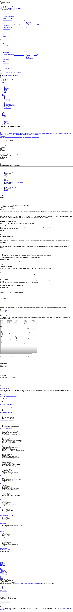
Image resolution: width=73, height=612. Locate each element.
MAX (5, 394)
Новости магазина (4, 581)
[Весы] (8, 12)
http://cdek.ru (4, 310)
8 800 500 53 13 (6, 392)
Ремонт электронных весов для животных (7, 491)
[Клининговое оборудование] (8, 24)
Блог (1, 576)
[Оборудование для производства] (8, 22)
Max (3, 588)
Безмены (28, 139)
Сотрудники (2, 565)
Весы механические (15, 139)
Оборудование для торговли (36, 134)
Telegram (3, 586)
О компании (2, 563)
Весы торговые (3, 139)
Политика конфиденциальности (5, 574)
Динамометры (37, 137)
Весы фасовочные (9, 139)
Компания (2, 562)
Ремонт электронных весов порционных (7, 475)
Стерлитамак (6, 85)
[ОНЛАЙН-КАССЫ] (8, 44)
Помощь (1, 569)
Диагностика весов (3, 539)
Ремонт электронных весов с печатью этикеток (8, 483)
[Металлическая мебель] (8, 28)
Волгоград (6, 87)
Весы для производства (11, 137)
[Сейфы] (8, 60)
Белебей (5, 86)
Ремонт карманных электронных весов (7, 404)
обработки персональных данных (33, 583)
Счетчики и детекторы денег (25, 133)
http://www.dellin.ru (5, 315)
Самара (5, 91)
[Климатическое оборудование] (8, 26)
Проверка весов (3, 523)
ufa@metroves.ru (3, 592)
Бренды (1, 578)
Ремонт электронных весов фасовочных (7, 436)
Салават (5, 90)
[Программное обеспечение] (8, 19)
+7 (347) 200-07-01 (3, 5)
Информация (2, 568)
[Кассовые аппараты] (8, 21)
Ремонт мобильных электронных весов (7, 412)
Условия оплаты (3, 570)
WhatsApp (2, 394)
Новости (1, 564)
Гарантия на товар (3, 572)
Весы (1, 133)
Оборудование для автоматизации (14, 133)
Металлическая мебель (9, 134)
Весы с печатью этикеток (22, 139)
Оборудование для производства (51, 133)
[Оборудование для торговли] (8, 37)
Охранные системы (18, 134)
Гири (34, 137)
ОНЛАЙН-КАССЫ (5, 133)
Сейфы (14, 134)
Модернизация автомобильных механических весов (9, 396)
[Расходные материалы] (8, 35)
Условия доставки (3, 571)
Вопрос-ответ (2, 577)
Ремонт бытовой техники (4, 388)
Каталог (5, 97)
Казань (5, 89)
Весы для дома (30, 137)
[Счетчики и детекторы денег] (8, 17)
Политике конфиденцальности (5, 609)
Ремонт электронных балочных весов (6, 459)
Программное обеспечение (34, 133)
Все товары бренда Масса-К (5, 549)
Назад (5, 83)
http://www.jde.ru (5, 313)
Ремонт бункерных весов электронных (7, 515)
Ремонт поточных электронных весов (6, 420)
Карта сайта (2, 573)
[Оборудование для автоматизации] (8, 15)
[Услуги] (8, 33)
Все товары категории (4, 548)
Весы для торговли (3, 137)
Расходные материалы (28, 134)
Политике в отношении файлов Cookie (64, 608)
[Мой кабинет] (0, 70)
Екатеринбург (6, 88)
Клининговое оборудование (62, 133)
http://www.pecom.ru (5, 312)
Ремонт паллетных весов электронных (7, 507)
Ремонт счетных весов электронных (6, 499)
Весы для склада (17, 137)
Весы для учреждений (24, 137)
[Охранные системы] (8, 31)
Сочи (5, 92)
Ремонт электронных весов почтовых (6, 467)
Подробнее (6, 175)
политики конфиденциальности (21, 583)
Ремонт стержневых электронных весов (7, 428)
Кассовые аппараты (42, 133)
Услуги (23, 134)
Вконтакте (4, 585)
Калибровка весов (3, 531)
